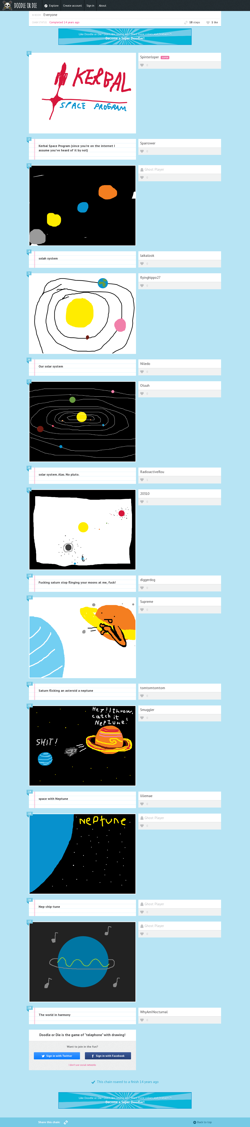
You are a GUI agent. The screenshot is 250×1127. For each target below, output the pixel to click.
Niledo (145, 363)
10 (29, 575)
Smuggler (147, 709)
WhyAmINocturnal (154, 1012)
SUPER (165, 57)
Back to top (204, 1122)
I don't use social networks (82, 1065)
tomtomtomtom (152, 687)
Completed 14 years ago (64, 22)
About (102, 5)
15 (29, 813)
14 (29, 791)
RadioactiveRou (152, 471)
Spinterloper (150, 57)
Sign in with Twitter (59, 1056)
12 (29, 683)
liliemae (146, 795)
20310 (144, 493)
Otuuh (145, 385)
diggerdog (147, 579)
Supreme (146, 601)
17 (29, 921)
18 (29, 1007)
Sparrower (147, 143)
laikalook (147, 255)
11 (29, 597)
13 (29, 705)
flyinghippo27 (150, 277)
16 (29, 899)
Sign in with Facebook (109, 1056)
